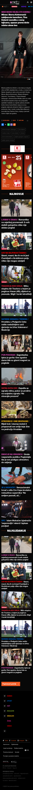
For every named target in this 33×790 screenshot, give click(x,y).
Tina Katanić (22, 129)
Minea (22, 133)
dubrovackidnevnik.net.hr (10, 778)
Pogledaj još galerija (9, 684)
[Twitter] (5, 124)
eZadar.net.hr (21, 778)
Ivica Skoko (15, 133)
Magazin (10, 711)
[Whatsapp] (8, 124)
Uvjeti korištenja (7, 748)
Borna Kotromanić (7, 137)
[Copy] (14, 124)
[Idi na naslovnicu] (15, 4)
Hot (8, 706)
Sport (9, 701)
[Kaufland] (16, 148)
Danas (9, 696)
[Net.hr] (14, 762)
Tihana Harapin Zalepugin (9, 129)
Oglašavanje (14, 744)
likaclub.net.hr (12, 780)
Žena (9, 721)
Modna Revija (5, 133)
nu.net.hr (5, 780)
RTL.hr (4, 768)
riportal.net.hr (17, 776)
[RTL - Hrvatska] (6, 762)
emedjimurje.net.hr (8, 773)
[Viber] (11, 124)
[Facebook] (2, 124)
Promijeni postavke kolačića (11, 756)
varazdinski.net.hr (8, 776)
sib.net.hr (16, 773)
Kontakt (17, 752)
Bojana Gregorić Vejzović (22, 137)
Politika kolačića (18, 748)
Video (9, 726)
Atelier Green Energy (8, 140)
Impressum (6, 744)
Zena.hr (9, 768)
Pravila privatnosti (8, 752)
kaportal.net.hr (24, 773)
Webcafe (10, 716)
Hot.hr (21, 120)
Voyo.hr (15, 768)
